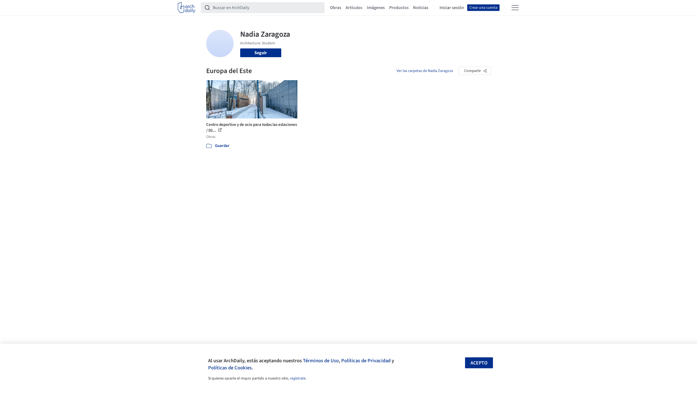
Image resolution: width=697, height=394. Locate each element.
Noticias (420, 8)
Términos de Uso (321, 360)
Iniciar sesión (452, 8)
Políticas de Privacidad (366, 360)
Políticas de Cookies (230, 367)
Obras (335, 8)
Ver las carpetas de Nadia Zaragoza (425, 71)
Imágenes (376, 8)
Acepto (479, 363)
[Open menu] (515, 7)
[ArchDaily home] (186, 7)
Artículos (354, 8)
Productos (399, 8)
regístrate (298, 378)
